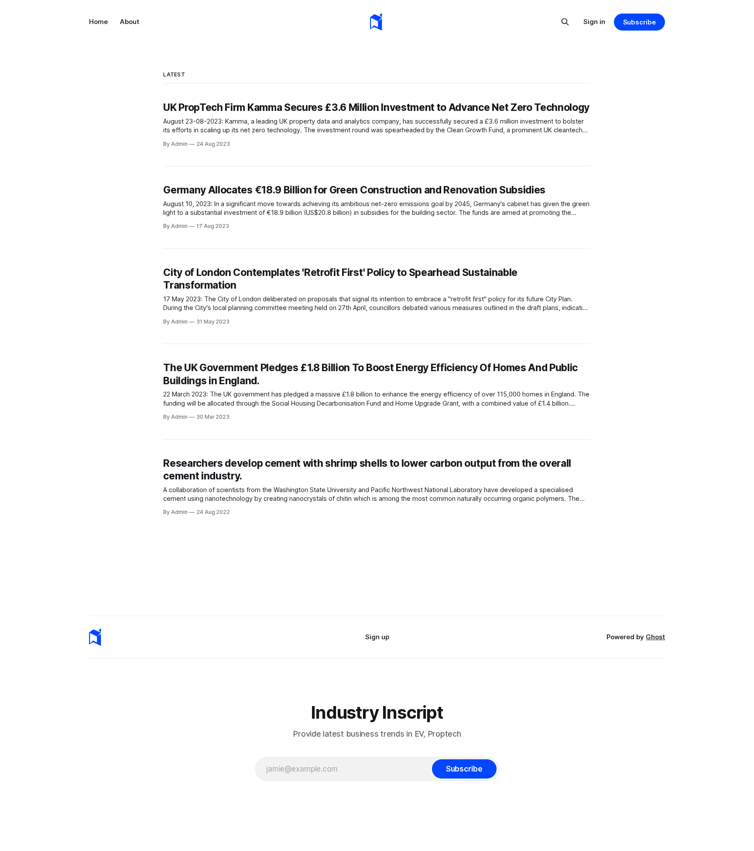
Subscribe (639, 22)
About (129, 21)
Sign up (377, 637)
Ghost (655, 637)
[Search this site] (565, 22)
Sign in (594, 21)
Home (98, 21)
